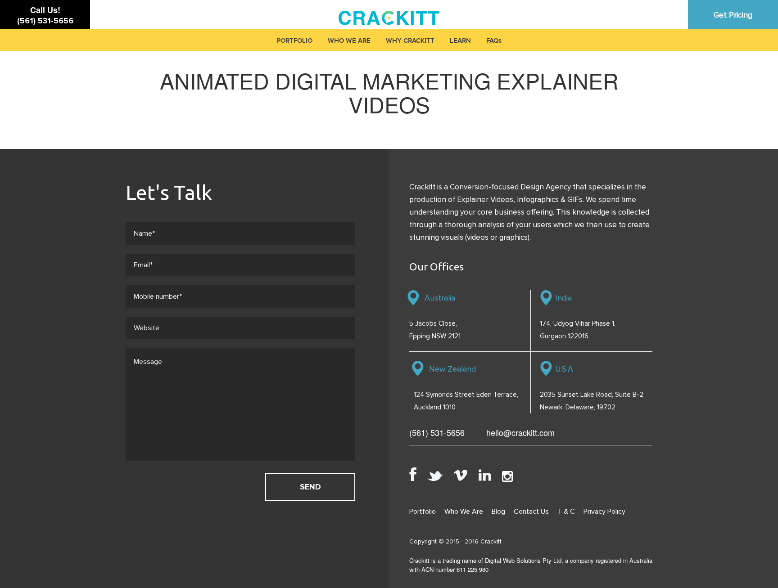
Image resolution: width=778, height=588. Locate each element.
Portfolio (294, 41)
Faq (492, 41)
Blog (498, 511)
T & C (566, 511)
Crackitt (491, 541)
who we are (349, 41)
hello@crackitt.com (520, 432)
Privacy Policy (604, 511)
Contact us (531, 511)
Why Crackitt (410, 41)
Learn (460, 41)
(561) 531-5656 (45, 21)
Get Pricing (733, 15)
